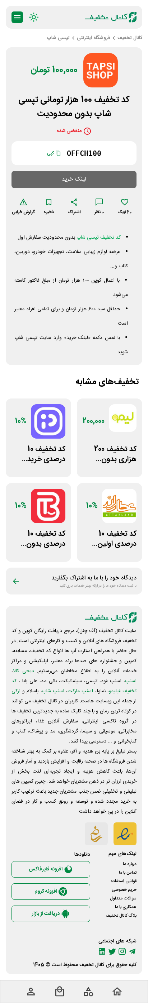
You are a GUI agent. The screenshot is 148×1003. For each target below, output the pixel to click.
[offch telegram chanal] (132, 951)
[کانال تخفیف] (111, 17)
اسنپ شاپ (53, 691)
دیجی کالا (23, 671)
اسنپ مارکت (80, 691)
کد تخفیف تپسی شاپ (99, 237)
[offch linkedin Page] (102, 951)
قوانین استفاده (124, 881)
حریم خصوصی (124, 889)
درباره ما (130, 864)
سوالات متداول (123, 898)
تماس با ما (128, 872)
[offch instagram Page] (122, 951)
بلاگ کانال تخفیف (121, 915)
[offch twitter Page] (112, 951)
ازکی (15, 691)
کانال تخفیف (91, 965)
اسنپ (131, 681)
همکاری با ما (126, 907)
